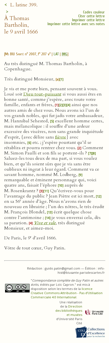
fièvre (60, 137)
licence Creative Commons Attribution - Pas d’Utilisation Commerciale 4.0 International (67, 293)
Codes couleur (94, 12)
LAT (56, 54)
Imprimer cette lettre (88, 20)
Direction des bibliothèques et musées (68, 310)
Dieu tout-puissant (42, 94)
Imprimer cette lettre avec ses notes (76, 24)
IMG (64, 54)
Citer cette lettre (91, 16)
